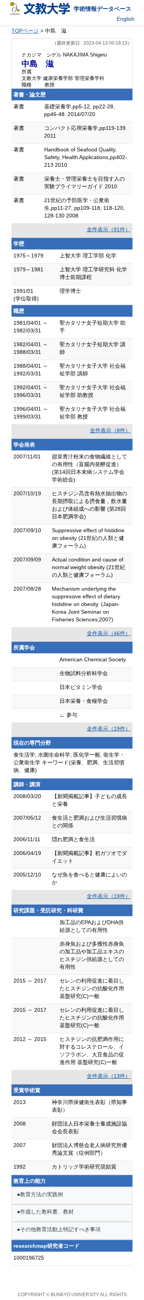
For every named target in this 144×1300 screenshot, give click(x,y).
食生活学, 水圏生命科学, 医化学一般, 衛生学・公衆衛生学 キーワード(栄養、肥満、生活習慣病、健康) (69, 762)
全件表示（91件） (109, 229)
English (125, 19)
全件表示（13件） (109, 1076)
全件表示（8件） (110, 430)
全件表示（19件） (109, 729)
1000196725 (28, 1258)
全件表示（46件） (109, 633)
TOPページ (25, 31)
